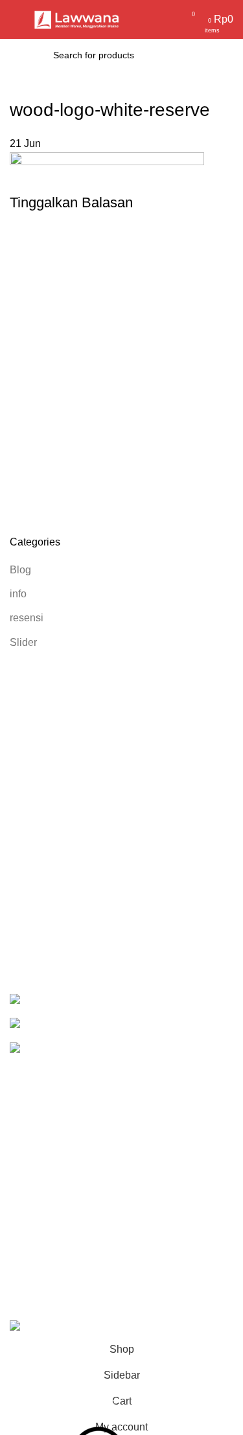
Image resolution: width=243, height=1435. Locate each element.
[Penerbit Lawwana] (33, 999)
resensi (26, 617)
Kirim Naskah (41, 1139)
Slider (23, 642)
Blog (20, 569)
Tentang (28, 1163)
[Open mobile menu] (15, 19)
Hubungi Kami (43, 1278)
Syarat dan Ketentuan (60, 1254)
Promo (25, 1091)
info (18, 593)
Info (18, 1115)
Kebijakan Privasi (50, 1205)
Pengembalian (43, 1230)
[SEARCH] (185, 55)
